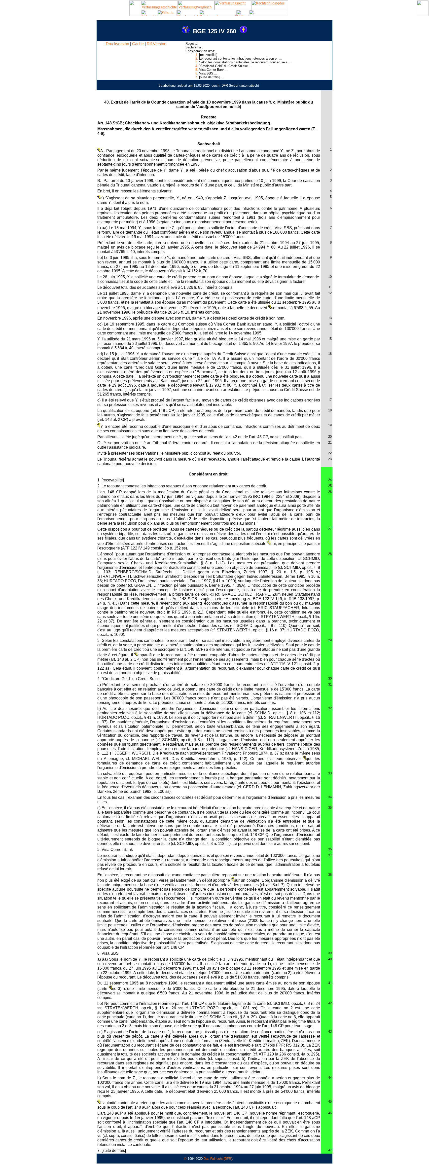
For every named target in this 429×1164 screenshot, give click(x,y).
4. (196, 66)
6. (196, 73)
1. (196, 55)
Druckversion (117, 44)
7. (196, 77)
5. (196, 70)
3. (196, 62)
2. (196, 58)
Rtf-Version (156, 44)
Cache (138, 44)
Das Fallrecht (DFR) (218, 1159)
